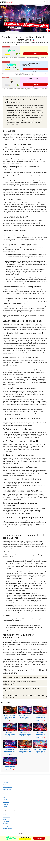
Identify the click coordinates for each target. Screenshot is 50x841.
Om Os (4, 814)
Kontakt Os (5, 823)
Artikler (4, 797)
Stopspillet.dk (6, 782)
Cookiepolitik (6, 819)
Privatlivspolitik (6, 826)
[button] (44, 2)
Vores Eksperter (7, 821)
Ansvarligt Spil (6, 817)
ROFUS (4, 784)
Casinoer (5, 806)
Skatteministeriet (7, 789)
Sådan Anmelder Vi (7, 828)
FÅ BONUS (35, 53)
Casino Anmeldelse (7, 799)
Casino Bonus (6, 802)
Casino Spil (5, 804)
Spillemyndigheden (7, 787)
